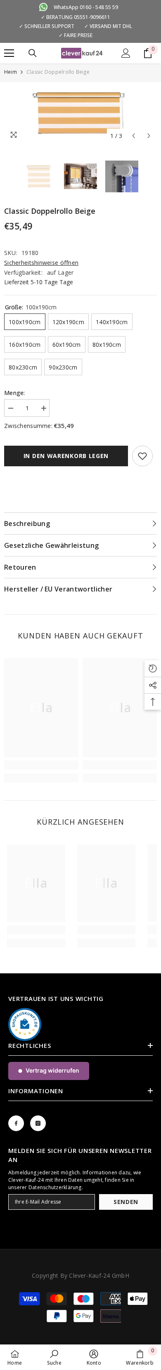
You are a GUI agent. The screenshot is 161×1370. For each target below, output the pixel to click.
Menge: (14, 393)
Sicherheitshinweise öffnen (41, 263)
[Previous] (133, 136)
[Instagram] (38, 1123)
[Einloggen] (125, 53)
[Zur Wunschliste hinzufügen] (142, 456)
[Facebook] (16, 1123)
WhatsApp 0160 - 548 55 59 (86, 7)
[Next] (149, 136)
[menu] (9, 53)
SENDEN (126, 1202)
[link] (41, 764)
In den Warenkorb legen (66, 456)
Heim (10, 71)
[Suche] (33, 53)
